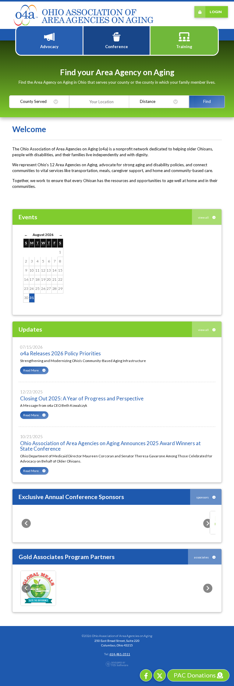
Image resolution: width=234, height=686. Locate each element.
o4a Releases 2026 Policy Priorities (60, 353)
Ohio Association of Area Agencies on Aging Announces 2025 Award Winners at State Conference (110, 446)
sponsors (202, 497)
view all (203, 217)
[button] (26, 523)
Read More (31, 370)
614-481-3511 (119, 654)
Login (216, 11)
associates (201, 557)
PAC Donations (195, 675)
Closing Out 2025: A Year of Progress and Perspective (82, 398)
